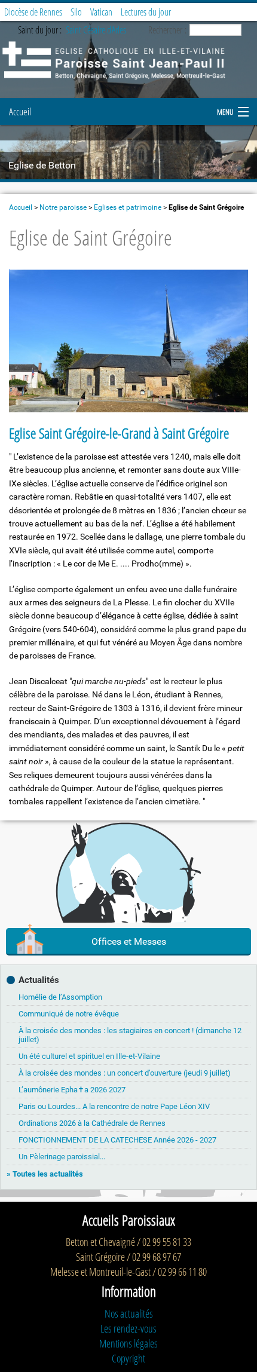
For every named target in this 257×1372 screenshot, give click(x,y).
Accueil (20, 111)
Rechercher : (167, 29)
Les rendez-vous (128, 1328)
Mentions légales (128, 1343)
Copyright (128, 1358)
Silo (76, 12)
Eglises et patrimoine (127, 207)
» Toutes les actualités (45, 1173)
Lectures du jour (146, 12)
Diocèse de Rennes (33, 12)
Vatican (101, 12)
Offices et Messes (128, 941)
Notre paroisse (63, 207)
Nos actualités (129, 1313)
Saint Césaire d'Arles (96, 29)
